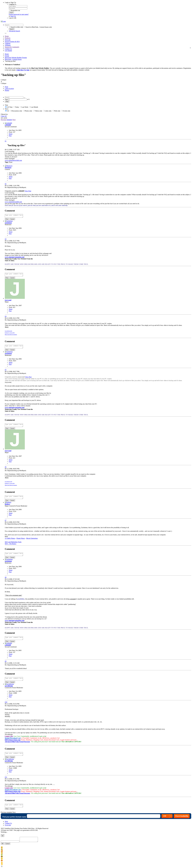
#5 (5, 370)
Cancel (12, 219)
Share (10, 134)
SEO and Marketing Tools (13, 542)
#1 (5, 141)
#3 (5, 239)
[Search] (5, 33)
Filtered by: (4, 114)
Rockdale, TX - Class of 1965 (9, 332)
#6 (5, 467)
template (9, 120)
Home (7, 36)
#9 (5, 661)
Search (12, 29)
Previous (3, 120)
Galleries (7, 43)
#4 (5, 316)
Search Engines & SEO (12, 41)
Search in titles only (17, 27)
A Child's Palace (10, 538)
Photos (7, 90)
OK (3, 836)
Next (14, 120)
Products (7, 38)
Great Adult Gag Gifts (8, 481)
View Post (28, 191)
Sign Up (13, 16)
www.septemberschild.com (13, 160)
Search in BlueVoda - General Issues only (39, 27)
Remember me (15, 10)
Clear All (3, 116)
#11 (6, 777)
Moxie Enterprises (32, 538)
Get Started (8, 50)
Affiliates (8, 45)
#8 (5, 577)
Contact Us (8, 49)
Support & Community (12, 47)
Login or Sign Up (10, 2)
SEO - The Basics (10, 544)
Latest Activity (9, 88)
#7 (5, 520)
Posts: (10, 132)
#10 (6, 702)
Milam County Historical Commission (11, 334)
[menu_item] (96, 847)
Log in (11, 12)
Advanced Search (14, 31)
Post (10, 136)
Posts (6, 87)
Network (7, 40)
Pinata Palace (20, 538)
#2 (5, 184)
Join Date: (12, 130)
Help (6, 821)
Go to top (8, 825)
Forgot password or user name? (19, 14)
